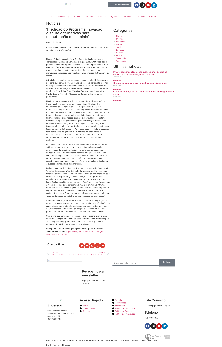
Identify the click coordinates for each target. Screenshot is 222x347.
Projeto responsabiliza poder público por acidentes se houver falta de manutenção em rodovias (140, 73)
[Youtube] (148, 5)
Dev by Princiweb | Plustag (58, 345)
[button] (81, 245)
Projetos (89, 16)
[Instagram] (142, 5)
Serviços (77, 16)
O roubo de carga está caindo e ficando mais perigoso (140, 83)
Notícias (141, 16)
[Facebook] (137, 5)
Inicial (51, 16)
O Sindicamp (63, 16)
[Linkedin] (154, 5)
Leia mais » (117, 80)
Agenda (114, 16)
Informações (127, 16)
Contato (152, 16)
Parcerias (102, 16)
